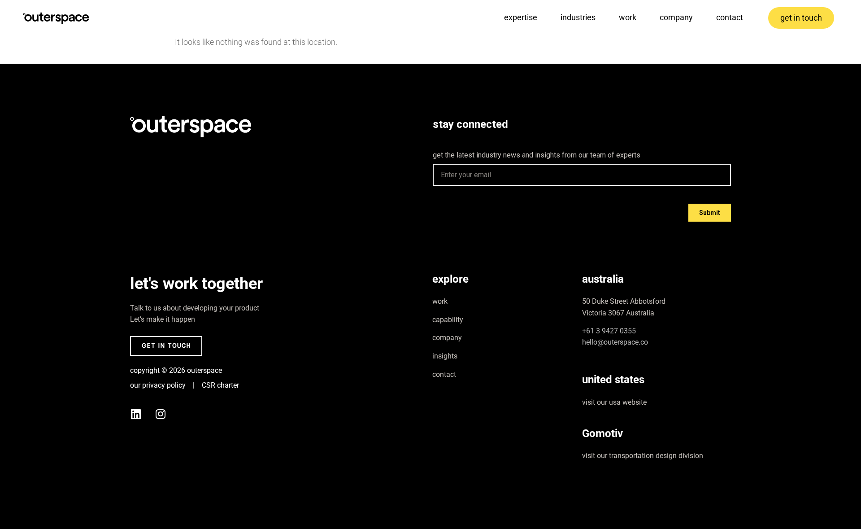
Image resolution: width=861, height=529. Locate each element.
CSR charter (220, 385)
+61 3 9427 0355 (609, 331)
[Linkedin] (136, 414)
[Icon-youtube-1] (185, 414)
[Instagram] (160, 414)
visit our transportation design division (642, 455)
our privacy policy (158, 385)
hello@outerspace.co (615, 342)
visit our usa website (614, 402)
